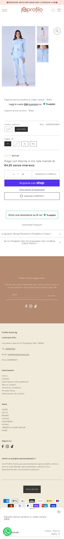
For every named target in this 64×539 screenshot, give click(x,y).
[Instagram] (30, 306)
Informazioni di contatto (13, 393)
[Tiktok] (35, 306)
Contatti (5, 379)
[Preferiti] (53, 10)
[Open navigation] (5, 10)
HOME (5, 409)
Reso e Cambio (9, 384)
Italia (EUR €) (32, 489)
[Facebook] (26, 306)
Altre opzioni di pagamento (32, 189)
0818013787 (10, 349)
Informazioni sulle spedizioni (15, 382)
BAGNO (5, 415)
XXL (33, 144)
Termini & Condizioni (11, 387)
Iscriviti (51, 295)
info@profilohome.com (18, 354)
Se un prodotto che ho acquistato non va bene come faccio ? (29, 242)
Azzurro (21, 129)
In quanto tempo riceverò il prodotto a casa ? (26, 233)
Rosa (8, 129)
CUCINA (5, 418)
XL (25, 144)
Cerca (4, 376)
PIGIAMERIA (7, 421)
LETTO (5, 412)
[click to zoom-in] (57, 31)
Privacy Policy (8, 390)
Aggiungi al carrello (45, 174)
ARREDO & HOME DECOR (13, 427)
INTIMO (5, 424)
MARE (4, 430)
